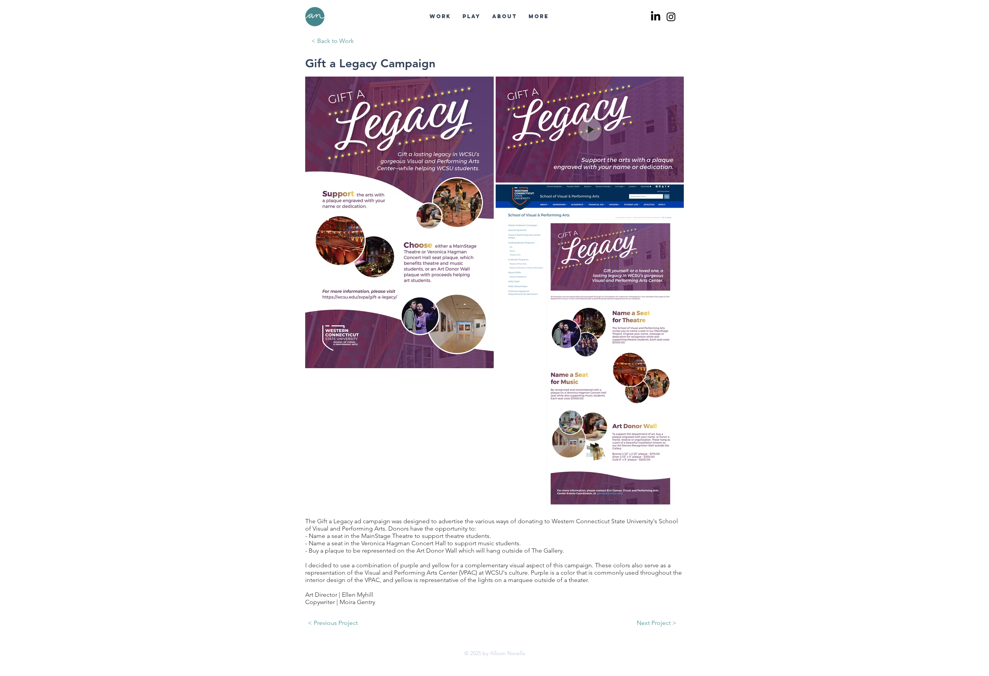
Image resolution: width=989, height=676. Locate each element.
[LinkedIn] (655, 16)
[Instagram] (671, 16)
